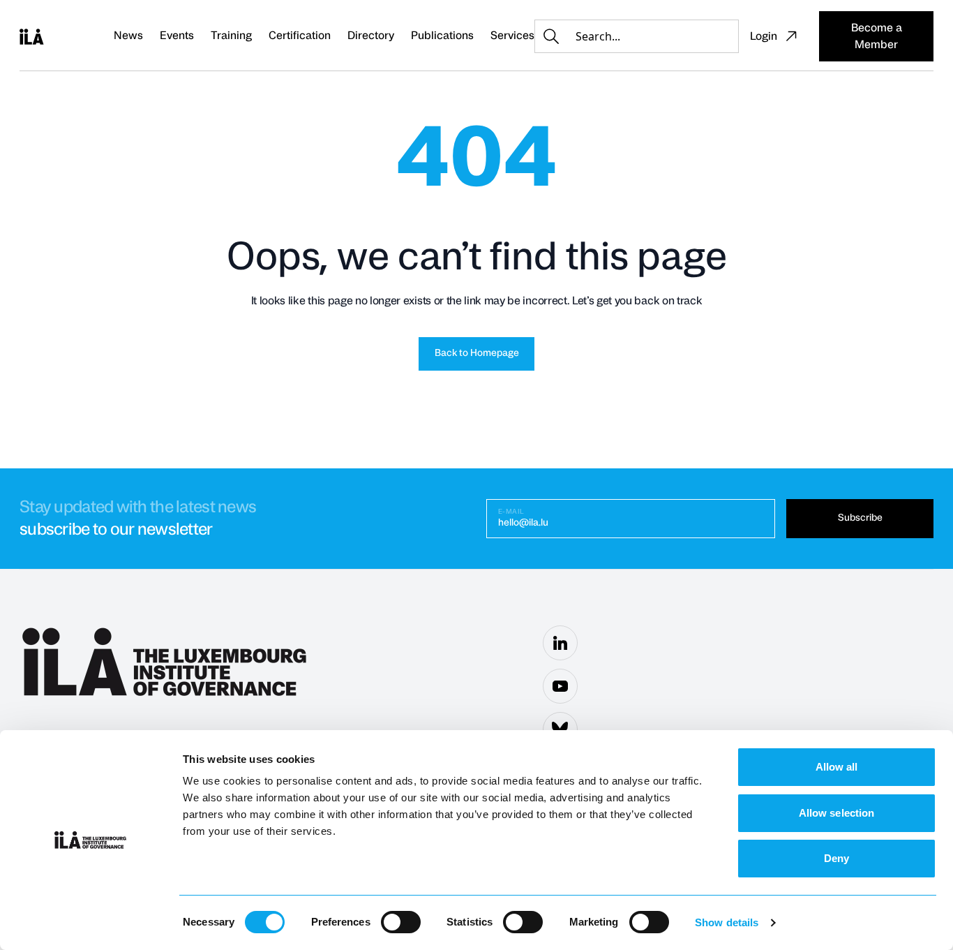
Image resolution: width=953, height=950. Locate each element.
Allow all (837, 767)
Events (177, 35)
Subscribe (860, 518)
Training (231, 35)
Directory (370, 35)
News (128, 35)
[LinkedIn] (560, 642)
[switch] (401, 922)
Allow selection (837, 813)
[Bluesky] (560, 729)
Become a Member (876, 36)
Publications (442, 35)
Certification (300, 35)
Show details (726, 922)
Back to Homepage (477, 353)
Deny (836, 858)
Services (512, 35)
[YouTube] (560, 686)
